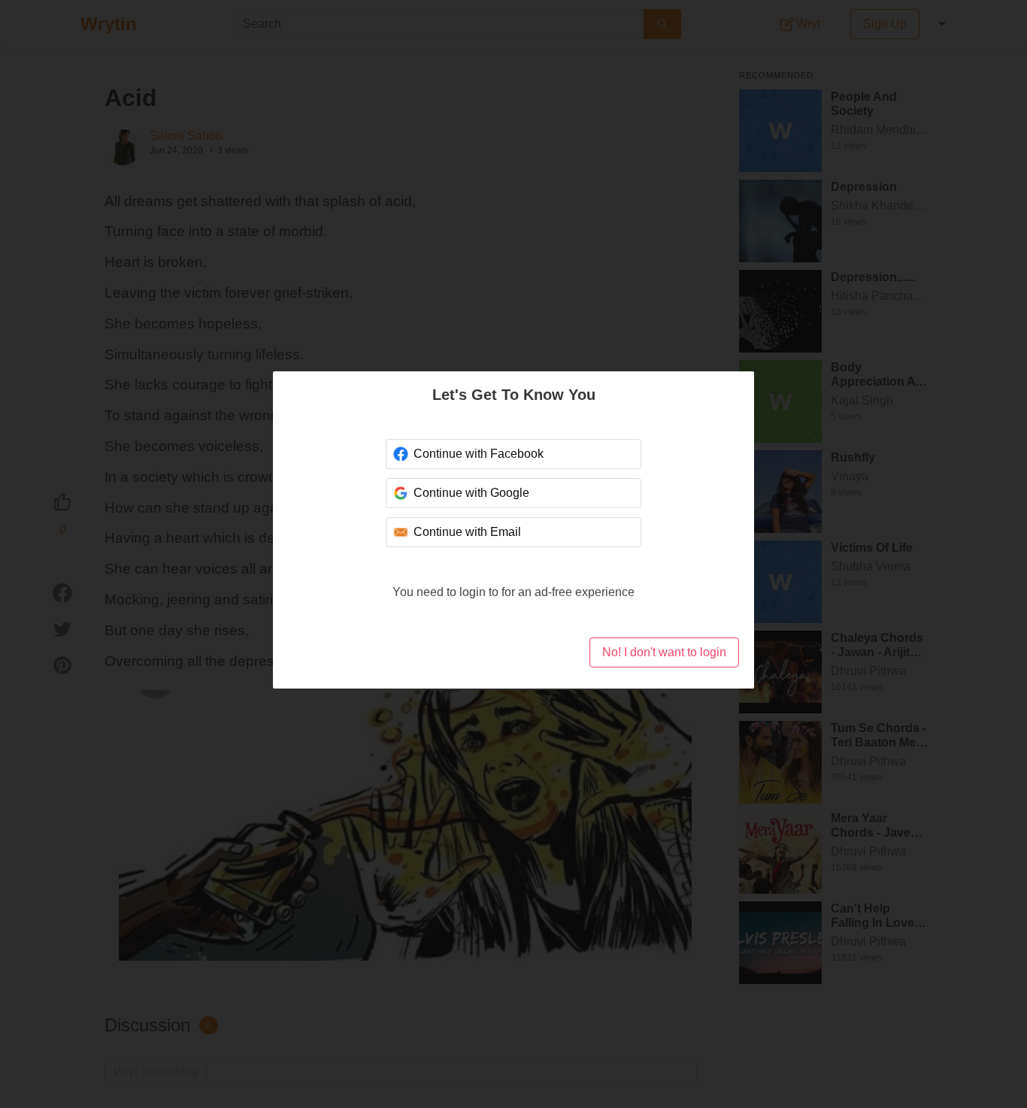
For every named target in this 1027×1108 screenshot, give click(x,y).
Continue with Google (471, 492)
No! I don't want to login (664, 652)
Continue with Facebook (479, 453)
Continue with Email (467, 531)
